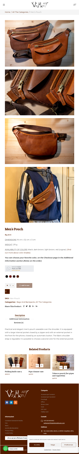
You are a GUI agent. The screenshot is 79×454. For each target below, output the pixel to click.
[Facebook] (23, 306)
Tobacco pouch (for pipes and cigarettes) (63, 374)
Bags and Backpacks (26, 302)
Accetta (37, 445)
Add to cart (25, 285)
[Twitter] (27, 306)
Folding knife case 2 (13, 371)
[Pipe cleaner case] (39, 361)
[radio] (6, 276)
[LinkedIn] (36, 306)
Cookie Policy (48, 449)
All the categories (20, 12)
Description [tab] (20, 315)
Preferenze (68, 445)
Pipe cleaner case (36, 371)
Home (7, 12)
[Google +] (33, 306)
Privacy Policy (56, 449)
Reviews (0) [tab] (18, 322)
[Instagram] (15, 402)
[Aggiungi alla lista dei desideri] (7, 291)
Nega (53, 445)
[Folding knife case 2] (16, 361)
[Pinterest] (30, 306)
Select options (18, 365)
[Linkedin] (11, 402)
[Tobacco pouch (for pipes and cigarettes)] (63, 362)
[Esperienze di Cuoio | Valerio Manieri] (39, 5)
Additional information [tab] (19, 319)
